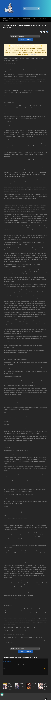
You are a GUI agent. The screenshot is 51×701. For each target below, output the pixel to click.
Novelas (11, 18)
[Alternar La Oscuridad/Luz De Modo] (47, 32)
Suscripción (26, 18)
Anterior (22, 39)
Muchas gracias (32, 54)
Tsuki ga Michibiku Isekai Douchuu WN (17, 31)
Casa (7, 31)
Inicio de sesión (7, 661)
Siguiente (28, 39)
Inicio (4, 18)
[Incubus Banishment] (17, 685)
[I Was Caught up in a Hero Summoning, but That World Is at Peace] (5, 685)
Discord (18, 18)
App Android (43, 18)
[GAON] (10, 8)
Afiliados (5, 20)
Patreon (34, 18)
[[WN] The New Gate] (28, 685)
